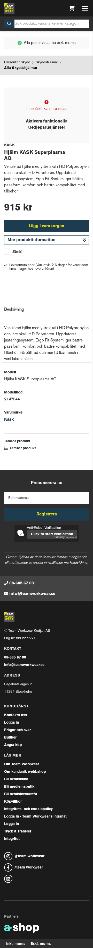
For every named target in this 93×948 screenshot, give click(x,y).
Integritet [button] (12, 839)
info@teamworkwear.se (32, 594)
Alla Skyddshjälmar (20, 68)
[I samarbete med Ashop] (21, 928)
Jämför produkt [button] (22, 448)
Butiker (10, 737)
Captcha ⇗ (66, 537)
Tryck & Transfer (17, 831)
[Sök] (9, 24)
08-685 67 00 (21, 583)
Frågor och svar (17, 730)
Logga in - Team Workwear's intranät (35, 816)
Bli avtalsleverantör (20, 794)
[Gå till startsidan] (9, 8)
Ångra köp (13, 745)
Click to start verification (52, 534)
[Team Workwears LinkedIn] (46, 879)
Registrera (46, 514)
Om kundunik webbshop (25, 772)
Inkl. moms (15, 944)
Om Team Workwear (21, 764)
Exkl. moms (40, 944)
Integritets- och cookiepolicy (28, 809)
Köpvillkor (13, 801)
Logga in (11, 722)
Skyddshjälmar (47, 62)
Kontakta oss (15, 715)
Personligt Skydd (17, 62)
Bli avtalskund (16, 779)
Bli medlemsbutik (19, 786)
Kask (9, 420)
